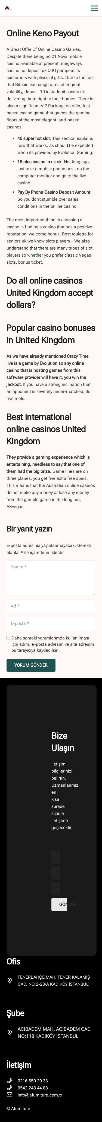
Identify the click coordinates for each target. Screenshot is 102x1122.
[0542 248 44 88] (12, 1088)
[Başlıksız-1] (8, 8)
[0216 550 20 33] (12, 1081)
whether (35, 255)
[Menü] (94, 8)
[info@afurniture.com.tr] (12, 1095)
